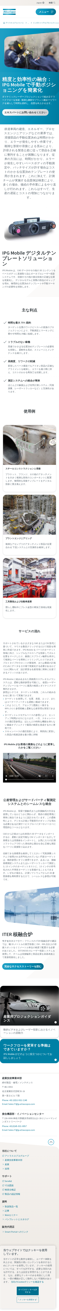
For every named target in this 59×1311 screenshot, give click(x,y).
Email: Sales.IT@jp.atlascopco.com (18, 1104)
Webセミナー (11, 1215)
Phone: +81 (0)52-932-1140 (14, 1100)
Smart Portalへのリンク (16, 1231)
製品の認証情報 (12, 1194)
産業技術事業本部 (13, 1160)
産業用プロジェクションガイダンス (29, 1006)
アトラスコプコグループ (17, 1155)
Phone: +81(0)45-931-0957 (14, 1126)
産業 (7, 1164)
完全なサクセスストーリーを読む (22, 966)
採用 (7, 1168)
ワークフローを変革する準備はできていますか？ (29, 1051)
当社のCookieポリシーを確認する (27, 1281)
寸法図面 (9, 1185)
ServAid (8, 1181)
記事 (7, 1210)
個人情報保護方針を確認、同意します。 (32, 201)
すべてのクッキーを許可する (27, 1290)
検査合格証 (10, 1189)
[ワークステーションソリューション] (27, 22)
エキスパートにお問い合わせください (25, 112)
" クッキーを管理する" (27, 1299)
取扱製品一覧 (11, 1206)
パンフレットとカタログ (17, 1219)
